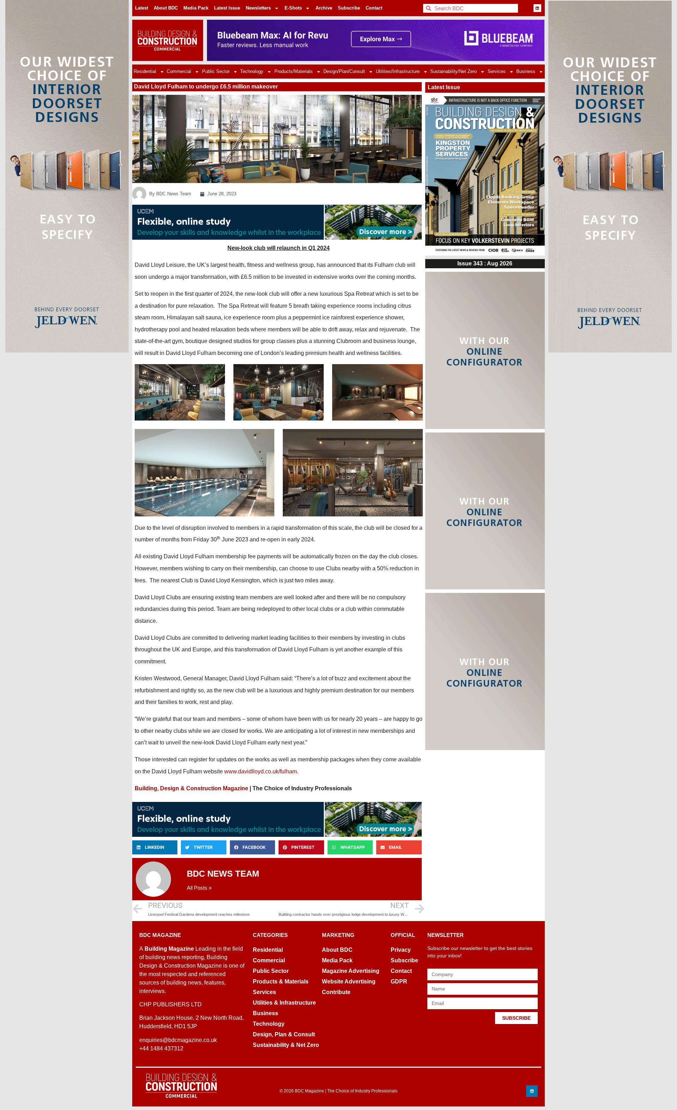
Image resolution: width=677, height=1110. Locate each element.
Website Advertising (349, 982)
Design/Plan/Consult (344, 71)
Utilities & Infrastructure (284, 1003)
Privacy (401, 950)
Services (497, 71)
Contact (374, 8)
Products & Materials (281, 982)
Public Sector (216, 71)
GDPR (399, 982)
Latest (141, 8)
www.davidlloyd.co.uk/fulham (260, 771)
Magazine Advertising (350, 971)
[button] (154, 847)
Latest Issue (227, 8)
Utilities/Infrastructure (398, 71)
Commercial (179, 71)
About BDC (166, 8)
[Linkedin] (537, 8)
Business (525, 71)
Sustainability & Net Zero (286, 1045)
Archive (324, 8)
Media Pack (195, 8)
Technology (251, 71)
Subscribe (349, 8)
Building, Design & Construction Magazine (191, 788)
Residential (145, 71)
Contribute (336, 992)
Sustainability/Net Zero (453, 71)
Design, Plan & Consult (284, 1034)
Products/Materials (293, 71)
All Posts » (199, 887)
